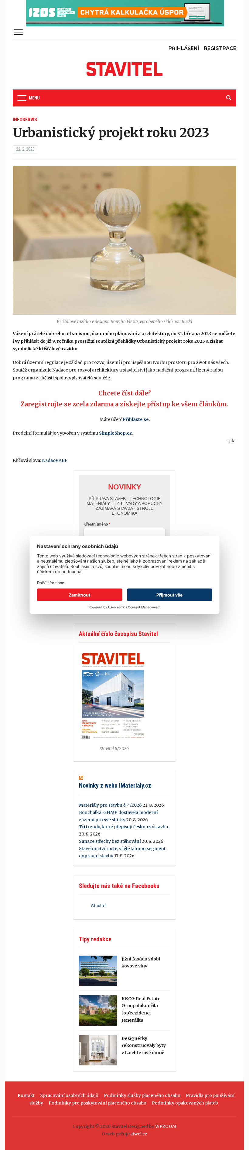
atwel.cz (138, 1134)
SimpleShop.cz (115, 433)
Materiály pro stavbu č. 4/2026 (110, 805)
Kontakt (26, 1095)
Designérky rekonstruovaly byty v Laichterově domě (143, 1046)
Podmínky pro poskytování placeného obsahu (97, 1103)
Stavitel (99, 906)
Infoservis (25, 120)
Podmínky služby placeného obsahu (142, 1095)
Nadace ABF (54, 460)
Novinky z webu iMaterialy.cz (115, 785)
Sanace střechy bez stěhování (110, 841)
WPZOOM (165, 1126)
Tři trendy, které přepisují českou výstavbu (123, 826)
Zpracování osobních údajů (69, 1095)
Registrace (220, 48)
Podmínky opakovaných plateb (185, 1103)
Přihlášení (184, 48)
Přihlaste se (136, 419)
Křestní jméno (96, 524)
